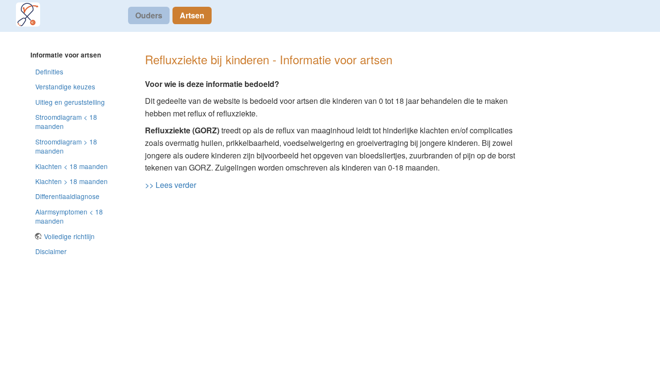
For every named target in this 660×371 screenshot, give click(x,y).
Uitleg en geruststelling (70, 102)
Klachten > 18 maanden (71, 181)
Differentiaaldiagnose (67, 196)
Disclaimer (51, 251)
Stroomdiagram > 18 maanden (66, 146)
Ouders (148, 15)
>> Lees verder (170, 184)
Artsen (192, 15)
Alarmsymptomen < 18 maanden (69, 216)
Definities (49, 71)
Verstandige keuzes (65, 86)
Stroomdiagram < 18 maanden (66, 121)
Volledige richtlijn (69, 236)
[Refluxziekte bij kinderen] (34, 14)
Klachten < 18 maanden (71, 166)
